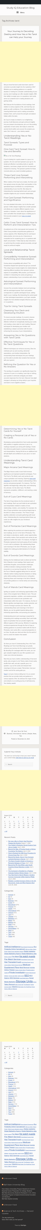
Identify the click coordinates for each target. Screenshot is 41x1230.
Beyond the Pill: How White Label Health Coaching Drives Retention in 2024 (20, 866)
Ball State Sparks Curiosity (10, 1199)
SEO (26, 975)
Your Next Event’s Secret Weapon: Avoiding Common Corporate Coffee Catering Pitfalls (21, 876)
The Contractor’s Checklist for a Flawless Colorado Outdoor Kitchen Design (20, 872)
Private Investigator (17, 972)
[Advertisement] (20, 62)
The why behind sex (8, 1217)
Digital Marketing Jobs (29, 953)
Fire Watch (15, 956)
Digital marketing (29, 951)
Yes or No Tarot (22, 731)
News (34, 733)
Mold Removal (24, 967)
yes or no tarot (26, 216)
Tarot (5, 674)
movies (32, 967)
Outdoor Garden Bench (20, 970)
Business (9, 733)
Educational (11, 905)
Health (10, 909)
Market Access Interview (16, 965)
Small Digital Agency (24, 978)
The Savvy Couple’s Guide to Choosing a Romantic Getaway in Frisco (20, 862)
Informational (17, 733)
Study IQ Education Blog (21, 8)
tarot (15, 731)
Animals (10, 895)
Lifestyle (29, 733)
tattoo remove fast (19, 984)
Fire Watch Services (12, 959)
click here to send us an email (25, 758)
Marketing (11, 918)
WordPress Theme (30, 987)
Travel (10, 936)
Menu (22, 12)
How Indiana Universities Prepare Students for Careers (18, 1189)
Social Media (12, 928)
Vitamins (15, 987)
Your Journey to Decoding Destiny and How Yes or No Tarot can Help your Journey (20, 34)
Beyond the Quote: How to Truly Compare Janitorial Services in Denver (21, 858)
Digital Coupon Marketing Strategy (15, 951)
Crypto (10, 903)
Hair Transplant (10, 962)
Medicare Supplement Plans (17, 966)
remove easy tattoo (13, 975)
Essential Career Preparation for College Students (17, 1191)
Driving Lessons (7, 956)
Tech (9, 932)
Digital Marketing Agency (12, 953)
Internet (24, 733)
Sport (10, 930)
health (19, 962)
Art (9, 897)
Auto (9, 899)
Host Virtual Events (26, 962)
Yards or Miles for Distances (10, 989)
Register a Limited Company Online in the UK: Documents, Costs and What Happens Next (22, 882)
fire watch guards (27, 956)
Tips (20, 736)
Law (9, 914)
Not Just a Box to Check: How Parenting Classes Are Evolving (20, 842)
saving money (21, 975)
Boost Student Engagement (27, 947)
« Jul (5, 831)
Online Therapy (9, 970)
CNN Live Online (29, 949)
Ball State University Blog (14, 1185)
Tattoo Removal (9, 984)
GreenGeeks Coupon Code (27, 959)
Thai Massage (27, 984)
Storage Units (24, 981)
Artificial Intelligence (12, 946)
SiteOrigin (23, 1225)
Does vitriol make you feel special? (12, 1219)
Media (10, 920)
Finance (10, 907)
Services (10, 926)
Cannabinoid (20, 949)
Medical (10, 922)
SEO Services (14, 978)
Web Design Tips (22, 987)
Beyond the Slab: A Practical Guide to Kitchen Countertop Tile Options (22, 850)
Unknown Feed (10, 1178)
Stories (34, 982)
